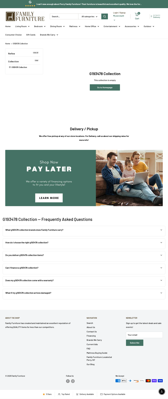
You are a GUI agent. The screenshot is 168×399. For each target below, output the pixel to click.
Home (8, 26)
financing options (26, 274)
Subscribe (134, 342)
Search (90, 323)
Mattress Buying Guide (97, 353)
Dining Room (56, 26)
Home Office (90, 26)
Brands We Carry (47, 34)
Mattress (73, 26)
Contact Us (92, 331)
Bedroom (38, 26)
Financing (91, 335)
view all (35, 53)
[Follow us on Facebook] (68, 381)
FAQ (88, 348)
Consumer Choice (13, 34)
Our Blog (90, 364)
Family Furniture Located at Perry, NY (99, 358)
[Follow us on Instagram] (73, 381)
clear (36, 60)
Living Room (21, 26)
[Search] (104, 16)
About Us (91, 327)
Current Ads (92, 344)
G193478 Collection (20, 43)
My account (118, 15)
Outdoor (147, 26)
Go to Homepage (104, 87)
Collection (13, 61)
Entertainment (110, 26)
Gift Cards (30, 34)
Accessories (130, 26)
